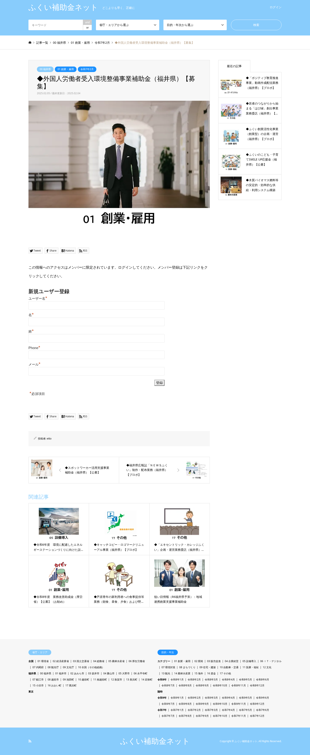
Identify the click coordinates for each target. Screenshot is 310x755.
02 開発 (198, 661)
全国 (31, 661)
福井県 (32, 673)
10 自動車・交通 (229, 667)
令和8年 (162, 679)
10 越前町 (83, 679)
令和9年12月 (257, 704)
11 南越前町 (100, 679)
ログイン (276, 7)
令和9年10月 (220, 704)
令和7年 (162, 710)
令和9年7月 (168, 704)
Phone (34, 348)
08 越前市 (53, 679)
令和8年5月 (245, 679)
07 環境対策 (168, 667)
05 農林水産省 (116, 661)
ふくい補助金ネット (155, 741)
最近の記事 (234, 66)
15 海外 (198, 673)
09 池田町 (68, 679)
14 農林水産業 (182, 673)
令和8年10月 (220, 685)
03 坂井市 (93, 673)
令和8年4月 (228, 679)
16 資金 (211, 673)
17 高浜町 (71, 685)
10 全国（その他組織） (91, 667)
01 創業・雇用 (66, 69)
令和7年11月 (238, 716)
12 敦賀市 (116, 679)
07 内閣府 (38, 667)
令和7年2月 (87, 69)
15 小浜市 (38, 685)
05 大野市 (124, 673)
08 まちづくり (187, 667)
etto (49, 438)
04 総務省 (98, 661)
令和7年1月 (177, 710)
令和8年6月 (262, 679)
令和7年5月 (245, 710)
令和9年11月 (238, 704)
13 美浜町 (131, 679)
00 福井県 (45, 69)
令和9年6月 (262, 697)
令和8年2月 (194, 679)
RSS (29, 741)
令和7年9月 (202, 716)
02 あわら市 (77, 673)
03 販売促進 (214, 661)
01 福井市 (60, 673)
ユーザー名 (37, 298)
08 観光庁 (53, 667)
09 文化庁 (68, 667)
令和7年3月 (211, 710)
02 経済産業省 (61, 661)
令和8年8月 (185, 685)
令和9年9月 (202, 704)
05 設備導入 (249, 661)
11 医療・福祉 (251, 667)
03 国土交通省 (81, 661)
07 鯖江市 (38, 679)
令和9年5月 (245, 697)
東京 (31, 691)
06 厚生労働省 (137, 661)
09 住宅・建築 (207, 667)
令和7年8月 (185, 716)
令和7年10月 (220, 716)
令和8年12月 (257, 685)
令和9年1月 (177, 697)
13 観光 (166, 673)
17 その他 (225, 673)
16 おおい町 (54, 685)
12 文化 (267, 667)
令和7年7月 (168, 716)
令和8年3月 (211, 679)
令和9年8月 (185, 704)
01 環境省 (43, 661)
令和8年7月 (168, 685)
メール (34, 364)
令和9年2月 (194, 697)
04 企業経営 (232, 661)
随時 (160, 691)
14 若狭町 (146, 679)
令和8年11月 (238, 685)
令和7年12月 (257, 716)
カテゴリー (164, 661)
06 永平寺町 (140, 673)
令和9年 (162, 697)
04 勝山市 (109, 673)
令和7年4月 (228, 710)
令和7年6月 (262, 710)
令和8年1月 (177, 679)
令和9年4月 (228, 697)
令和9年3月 (211, 697)
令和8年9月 (202, 685)
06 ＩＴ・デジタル (271, 661)
